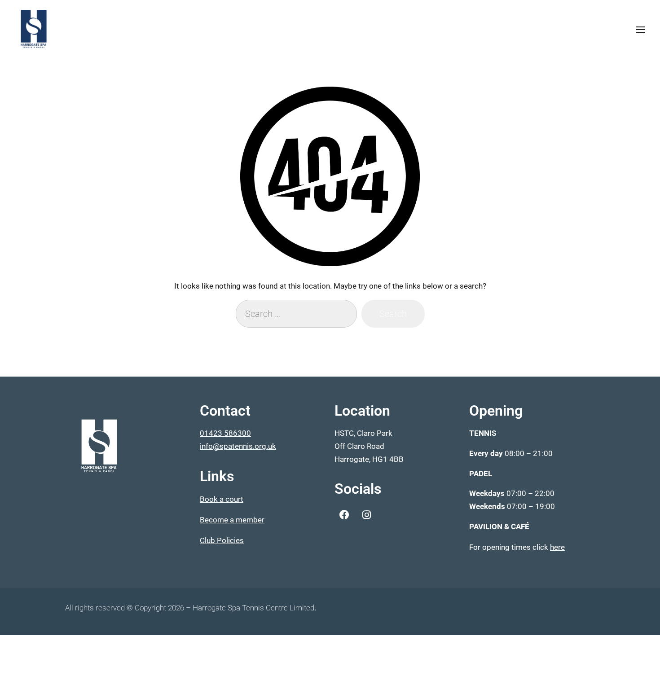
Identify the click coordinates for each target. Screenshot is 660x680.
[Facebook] (344, 515)
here (557, 547)
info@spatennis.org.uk (238, 446)
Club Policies (222, 540)
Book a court (221, 499)
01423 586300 (225, 433)
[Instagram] (366, 515)
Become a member (232, 519)
